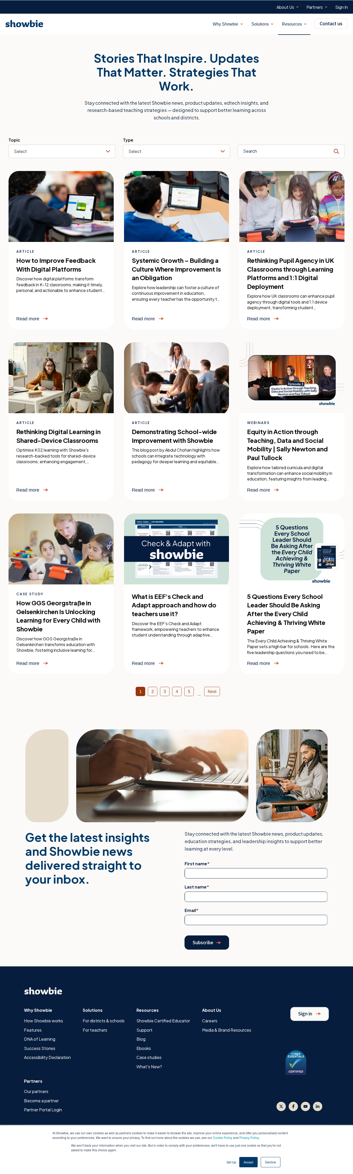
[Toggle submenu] (297, 7)
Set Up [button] (231, 1162)
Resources (292, 24)
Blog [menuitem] (140, 1039)
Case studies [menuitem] (149, 1057)
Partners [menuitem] (314, 7)
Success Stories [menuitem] (39, 1048)
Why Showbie (225, 24)
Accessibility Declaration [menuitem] (47, 1057)
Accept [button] (248, 1162)
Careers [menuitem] (209, 1020)
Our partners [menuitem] (36, 1091)
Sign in (305, 1014)
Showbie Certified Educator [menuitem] (163, 1020)
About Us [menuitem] (285, 7)
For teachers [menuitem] (95, 1030)
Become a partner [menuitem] (41, 1100)
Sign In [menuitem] (341, 7)
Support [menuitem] (144, 1030)
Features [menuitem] (33, 1030)
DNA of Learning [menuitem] (39, 1039)
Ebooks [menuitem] (143, 1048)
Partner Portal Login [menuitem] (43, 1109)
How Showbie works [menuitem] (43, 1020)
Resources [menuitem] (147, 1010)
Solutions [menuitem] (93, 1010)
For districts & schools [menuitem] (104, 1020)
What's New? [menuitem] (149, 1066)
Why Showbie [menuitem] (38, 1010)
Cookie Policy (222, 1137)
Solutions (260, 24)
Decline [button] (270, 1162)
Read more (28, 318)
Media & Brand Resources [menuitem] (226, 1030)
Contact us (331, 24)
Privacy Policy (249, 1137)
